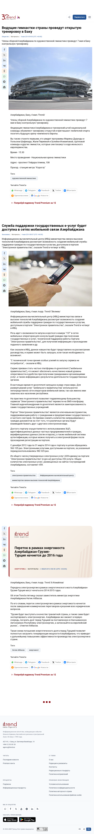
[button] (4, 49)
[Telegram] (26, 809)
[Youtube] (21, 809)
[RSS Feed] (37, 809)
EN (80, 829)
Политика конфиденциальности (62, 788)
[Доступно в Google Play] (27, 819)
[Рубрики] (89, 17)
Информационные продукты (14, 788)
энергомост (34, 650)
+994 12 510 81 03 (9, 744)
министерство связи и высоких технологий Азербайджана (36, 480)
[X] (16, 809)
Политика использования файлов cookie (65, 795)
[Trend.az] (11, 17)
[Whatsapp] (5, 809)
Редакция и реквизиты (58, 763)
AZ (84, 829)
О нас (51, 760)
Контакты (53, 767)
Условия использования (59, 784)
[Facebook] (10, 809)
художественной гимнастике (24, 178)
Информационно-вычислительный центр (57, 475)
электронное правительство (23, 475)
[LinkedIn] (32, 809)
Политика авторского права (60, 791)
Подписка (7, 784)
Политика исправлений (58, 774)
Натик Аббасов (18, 650)
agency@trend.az (9, 747)
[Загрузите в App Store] (10, 819)
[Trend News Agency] (10, 725)
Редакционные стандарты (59, 771)
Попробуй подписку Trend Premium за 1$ (34, 203)
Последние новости (11, 760)
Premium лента (9, 763)
